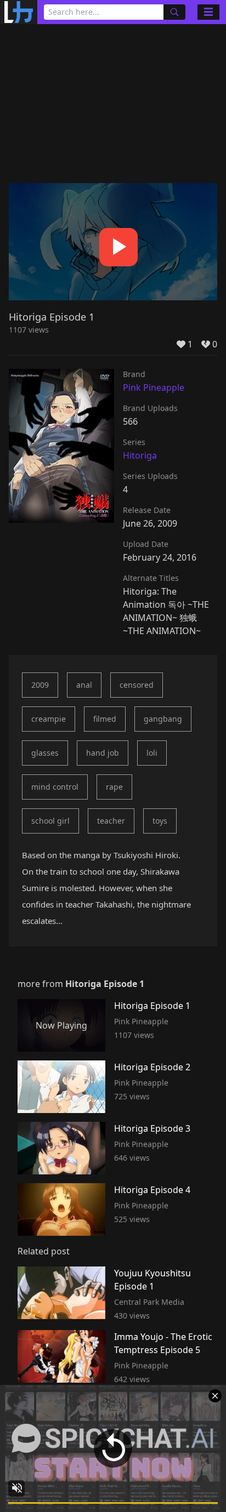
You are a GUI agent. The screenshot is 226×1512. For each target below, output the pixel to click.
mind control (54, 786)
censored (137, 685)
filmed (104, 719)
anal (84, 685)
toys (159, 820)
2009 (40, 685)
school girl (50, 820)
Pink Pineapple (153, 387)
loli (151, 753)
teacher (111, 820)
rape (114, 786)
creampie (48, 719)
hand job (102, 753)
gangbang (163, 719)
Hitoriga (140, 455)
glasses (45, 753)
